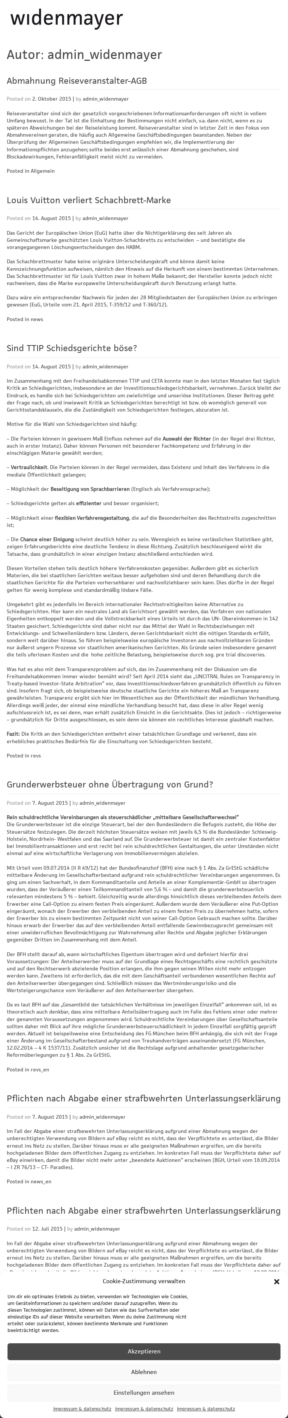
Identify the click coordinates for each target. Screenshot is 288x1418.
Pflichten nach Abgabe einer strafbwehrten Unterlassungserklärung (144, 1098)
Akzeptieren (144, 1351)
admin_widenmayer (106, 98)
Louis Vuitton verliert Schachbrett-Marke (89, 200)
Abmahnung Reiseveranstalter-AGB (77, 80)
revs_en (40, 1069)
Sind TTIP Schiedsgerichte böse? (72, 348)
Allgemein (43, 170)
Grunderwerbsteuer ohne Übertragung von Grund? (110, 784)
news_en (41, 1181)
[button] (276, 1281)
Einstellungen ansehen (144, 1393)
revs (36, 755)
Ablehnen (144, 1372)
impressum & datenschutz (82, 1409)
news (37, 319)
